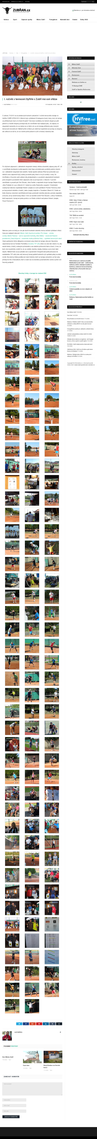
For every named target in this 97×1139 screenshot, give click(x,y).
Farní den (26, 1065)
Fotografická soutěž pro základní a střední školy (80, 329)
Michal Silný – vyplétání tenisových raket (48, 238)
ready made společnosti (81, 365)
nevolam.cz (91, 365)
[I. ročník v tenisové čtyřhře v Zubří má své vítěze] (32, 76)
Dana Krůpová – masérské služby (22, 238)
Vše (61, 104)
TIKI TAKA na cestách (76, 215)
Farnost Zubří (76, 71)
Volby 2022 (84, 19)
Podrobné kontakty (75, 277)
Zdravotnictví (76, 170)
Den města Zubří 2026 (76, 194)
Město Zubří (41, 19)
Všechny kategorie (78, 149)
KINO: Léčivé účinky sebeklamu (79, 209)
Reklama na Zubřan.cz (17, 1)
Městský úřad (76, 68)
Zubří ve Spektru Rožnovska (81, 89)
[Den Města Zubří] (11, 1053)
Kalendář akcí (5, 1)
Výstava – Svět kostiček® (78, 187)
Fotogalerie (53, 19)
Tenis (58, 104)
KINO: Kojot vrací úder (76, 222)
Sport (15, 19)
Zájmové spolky (26, 19)
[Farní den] (32, 1057)
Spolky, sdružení (77, 167)
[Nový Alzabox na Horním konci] (53, 1057)
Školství (74, 78)
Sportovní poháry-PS (36, 233)
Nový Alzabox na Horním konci (75, 318)
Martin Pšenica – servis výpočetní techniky (21, 236)
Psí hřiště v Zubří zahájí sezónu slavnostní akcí (79, 344)
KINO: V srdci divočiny (76, 228)
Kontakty (27, 1)
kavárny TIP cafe (34, 244)
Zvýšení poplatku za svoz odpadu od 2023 (80, 290)
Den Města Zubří (7, 1057)
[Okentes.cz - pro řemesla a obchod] (81, 102)
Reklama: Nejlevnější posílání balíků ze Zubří (81, 298)
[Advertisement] (48, 36)
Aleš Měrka (7, 104)
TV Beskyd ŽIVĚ (77, 86)
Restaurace (75, 75)
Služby (74, 163)
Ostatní (74, 19)
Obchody (75, 152)
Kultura (6, 19)
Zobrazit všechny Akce (81, 235)
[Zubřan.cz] (18, 10)
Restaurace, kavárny (78, 160)
